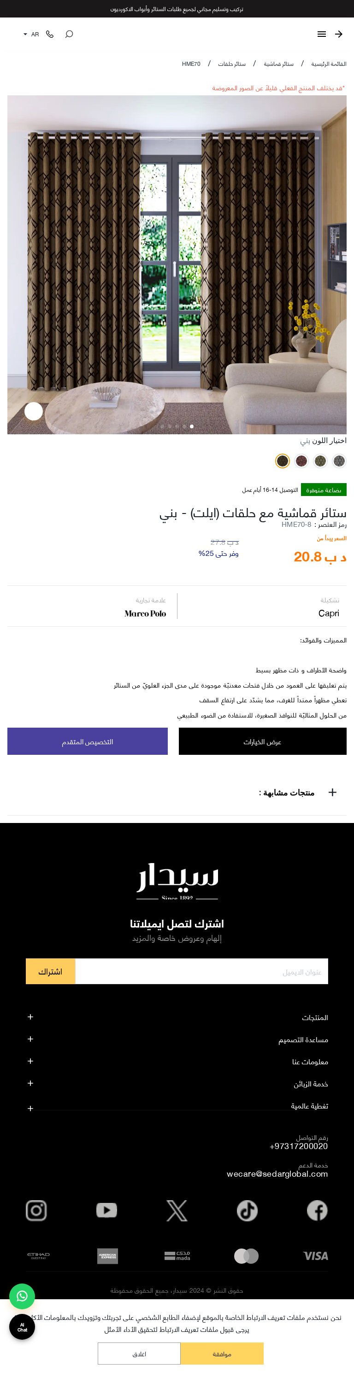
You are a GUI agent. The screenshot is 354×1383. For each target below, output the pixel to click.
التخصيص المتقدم (87, 741)
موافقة (222, 1353)
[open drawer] (322, 34)
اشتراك (50, 971)
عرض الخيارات (262, 741)
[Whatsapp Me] (22, 1300)
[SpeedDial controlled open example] (33, 411)
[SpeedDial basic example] (22, 1296)
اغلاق (139, 1353)
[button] (177, 794)
